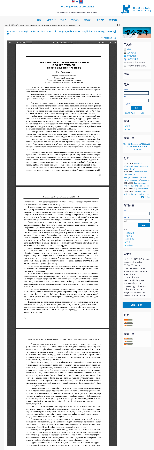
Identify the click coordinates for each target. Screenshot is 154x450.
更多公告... (145, 197)
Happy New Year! (141, 188)
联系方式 (75, 20)
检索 (125, 210)
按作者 (129, 236)
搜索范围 (127, 217)
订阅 (128, 129)
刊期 (62, 20)
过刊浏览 (11, 25)
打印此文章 (131, 52)
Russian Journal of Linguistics (77, 9)
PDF (79, 25)
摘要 (129, 49)
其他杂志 (130, 245)
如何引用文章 (132, 59)
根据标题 (130, 239)
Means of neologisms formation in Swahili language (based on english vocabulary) (51, 25)
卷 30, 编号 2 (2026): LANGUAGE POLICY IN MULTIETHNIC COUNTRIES (136, 147)
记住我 (128, 104)
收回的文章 (136, 305)
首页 (39, 20)
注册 (143, 113)
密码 (125, 97)
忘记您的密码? (130, 113)
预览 (128, 126)
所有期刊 (113, 20)
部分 (128, 242)
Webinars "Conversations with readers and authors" (136, 166)
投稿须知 (88, 20)
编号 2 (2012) (19, 25)
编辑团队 (100, 20)
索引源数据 (131, 56)
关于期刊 (50, 20)
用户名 (126, 90)
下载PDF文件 (110, 38)
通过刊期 (130, 232)
